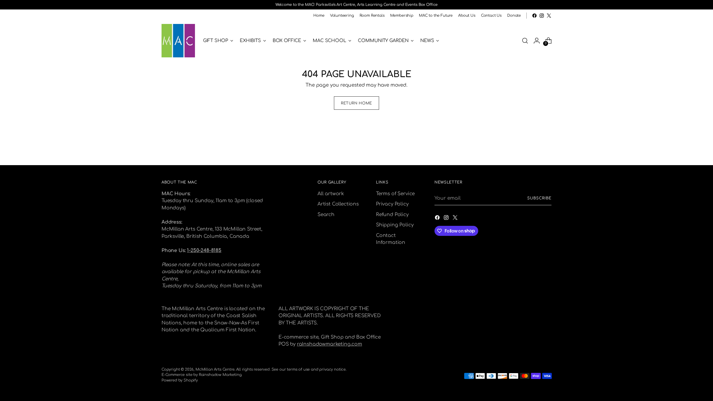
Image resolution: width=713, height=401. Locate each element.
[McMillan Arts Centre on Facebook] (534, 15)
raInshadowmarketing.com (329, 344)
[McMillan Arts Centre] (178, 40)
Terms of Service (395, 193)
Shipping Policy (394, 225)
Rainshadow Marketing (220, 375)
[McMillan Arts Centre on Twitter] (548, 15)
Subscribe (539, 198)
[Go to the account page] (536, 40)
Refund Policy (392, 214)
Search (326, 214)
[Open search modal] (525, 40)
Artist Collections (338, 204)
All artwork (331, 193)
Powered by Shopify (180, 380)
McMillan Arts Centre (215, 369)
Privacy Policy (392, 204)
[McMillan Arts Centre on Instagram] (541, 15)
